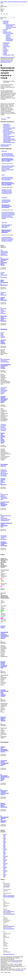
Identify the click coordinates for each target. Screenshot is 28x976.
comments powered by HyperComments (6, 145)
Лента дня (5, 45)
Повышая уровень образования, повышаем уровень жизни (4, 399)
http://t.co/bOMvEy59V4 (9, 914)
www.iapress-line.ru (17, 961)
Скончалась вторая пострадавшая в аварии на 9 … (4, 763)
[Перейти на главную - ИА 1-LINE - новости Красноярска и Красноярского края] (14, 2)
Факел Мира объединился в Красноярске (7, 125)
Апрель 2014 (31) (5, 850)
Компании (8, 38)
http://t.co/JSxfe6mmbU (8, 895)
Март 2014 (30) (4, 854)
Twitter (8, 117)
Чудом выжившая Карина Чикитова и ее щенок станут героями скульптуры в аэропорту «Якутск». (8, 168)
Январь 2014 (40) (5, 861)
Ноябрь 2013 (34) (5, 868)
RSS (2, 18)
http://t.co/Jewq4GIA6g (8, 896)
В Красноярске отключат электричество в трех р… (5, 792)
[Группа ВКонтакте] (2, 15)
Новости (8, 36)
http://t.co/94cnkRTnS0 (8, 954)
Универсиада (6, 46)
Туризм (5, 52)
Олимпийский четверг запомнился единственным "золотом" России (5, 635)
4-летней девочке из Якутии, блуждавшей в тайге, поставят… (8, 160)
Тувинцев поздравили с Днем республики (4, 543)
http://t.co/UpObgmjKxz (8, 926)
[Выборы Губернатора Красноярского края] (8, 62)
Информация (9, 40)
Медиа (5, 53)
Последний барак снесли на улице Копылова (4, 318)
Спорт (4, 30)
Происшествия (7, 32)
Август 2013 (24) (5, 875)
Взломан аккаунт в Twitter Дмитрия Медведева (7, 231)
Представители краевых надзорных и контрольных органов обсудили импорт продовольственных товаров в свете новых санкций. (8, 215)
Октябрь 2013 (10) (5, 872)
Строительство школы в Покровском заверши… (5, 503)
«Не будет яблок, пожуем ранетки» (3, 341)
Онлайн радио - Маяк (8, 54)
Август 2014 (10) (5, 835)
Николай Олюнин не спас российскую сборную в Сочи (4, 664)
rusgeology (7, 885)
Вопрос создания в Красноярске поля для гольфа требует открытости (9, 133)
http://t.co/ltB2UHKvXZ (8, 911)
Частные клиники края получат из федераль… (4, 481)
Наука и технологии (11, 27)
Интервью (5, 50)
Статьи (5, 48)
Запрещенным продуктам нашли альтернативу (6, 206)
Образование (9, 25)
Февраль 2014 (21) (5, 857)
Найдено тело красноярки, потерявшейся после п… (4, 749)
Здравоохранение (10, 24)
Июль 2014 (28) (4, 839)
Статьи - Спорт (3, 626)
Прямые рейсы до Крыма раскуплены (4, 805)
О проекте (8, 34)
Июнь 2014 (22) (4, 843)
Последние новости (4, 465)
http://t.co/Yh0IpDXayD (8, 928)
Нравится (3, 119)
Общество (5, 23)
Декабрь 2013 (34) (5, 864)
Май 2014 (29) (4, 846)
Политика (5, 22)
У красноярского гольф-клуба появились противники (9, 129)
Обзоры (8, 35)
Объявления (6, 42)
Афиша (5, 51)
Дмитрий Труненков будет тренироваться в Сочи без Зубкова (8, 183)
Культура (5, 29)
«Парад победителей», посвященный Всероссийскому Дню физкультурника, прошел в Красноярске (9, 139)
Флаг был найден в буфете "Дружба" (3, 718)
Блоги (4, 47)
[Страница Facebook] (4, 15)
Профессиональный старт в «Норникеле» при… (6, 525)
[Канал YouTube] (7, 15)
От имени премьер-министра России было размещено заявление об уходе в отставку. (7, 239)
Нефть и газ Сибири (8, 33)
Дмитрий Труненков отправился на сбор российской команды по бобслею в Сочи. (7, 191)
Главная (3, 57)
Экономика (6, 21)
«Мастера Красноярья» (9, 142)
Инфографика (9, 39)
